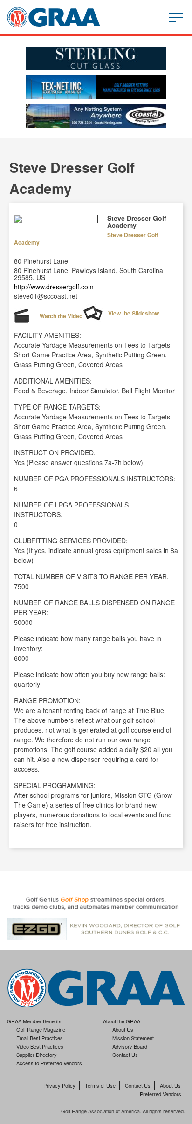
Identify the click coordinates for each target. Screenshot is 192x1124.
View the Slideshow (133, 313)
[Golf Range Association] (53, 17)
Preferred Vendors (160, 1093)
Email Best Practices (39, 1038)
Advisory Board (129, 1046)
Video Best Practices (39, 1046)
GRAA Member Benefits (34, 1021)
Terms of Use (100, 1085)
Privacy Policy (59, 1085)
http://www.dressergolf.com (54, 286)
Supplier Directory (36, 1054)
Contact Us (125, 1054)
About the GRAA (121, 1021)
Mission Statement (133, 1038)
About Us (122, 1029)
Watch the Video (61, 316)
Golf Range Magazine (40, 1029)
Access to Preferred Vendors (49, 1063)
